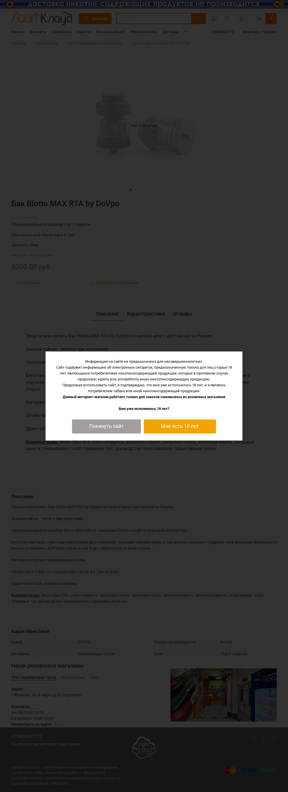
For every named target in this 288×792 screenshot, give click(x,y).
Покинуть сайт (106, 426)
